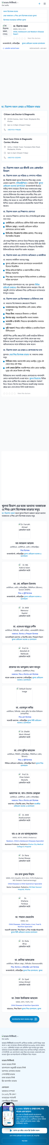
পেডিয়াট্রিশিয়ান (21, 183)
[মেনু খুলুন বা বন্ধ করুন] (44, 3)
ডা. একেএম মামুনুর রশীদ (24, 626)
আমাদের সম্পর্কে (8, 1091)
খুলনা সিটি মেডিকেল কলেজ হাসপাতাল (24, 932)
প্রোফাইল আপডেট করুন (12, 48)
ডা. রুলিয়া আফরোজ (24, 960)
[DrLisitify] (13, 3)
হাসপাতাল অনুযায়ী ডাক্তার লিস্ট (14, 1068)
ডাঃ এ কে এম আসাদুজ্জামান (24, 833)
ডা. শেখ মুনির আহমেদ (24, 750)
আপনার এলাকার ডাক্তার (11, 1071)
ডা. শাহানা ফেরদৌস (24, 917)
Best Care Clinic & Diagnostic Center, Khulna (18, 141)
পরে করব (24, 1141)
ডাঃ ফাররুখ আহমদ (24, 543)
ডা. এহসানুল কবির (24, 707)
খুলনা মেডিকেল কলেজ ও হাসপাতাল (24, 639)
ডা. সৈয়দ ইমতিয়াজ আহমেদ (25, 998)
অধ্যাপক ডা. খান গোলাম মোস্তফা (24, 793)
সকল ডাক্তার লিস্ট (9, 1064)
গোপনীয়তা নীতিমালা (10, 1101)
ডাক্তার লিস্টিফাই (8, 1043)
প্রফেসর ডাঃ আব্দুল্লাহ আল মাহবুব (24, 667)
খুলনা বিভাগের (35, 378)
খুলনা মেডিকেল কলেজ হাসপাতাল (33, 43)
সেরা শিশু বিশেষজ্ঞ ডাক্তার (19, 354)
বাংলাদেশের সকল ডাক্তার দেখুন (22, 1019)
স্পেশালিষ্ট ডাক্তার (8, 1074)
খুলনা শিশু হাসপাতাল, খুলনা (32, 970)
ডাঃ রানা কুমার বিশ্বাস (24, 874)
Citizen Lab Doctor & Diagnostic (19, 114)
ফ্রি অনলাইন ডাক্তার (9, 1081)
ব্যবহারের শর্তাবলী (9, 1098)
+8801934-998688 (14, 130)
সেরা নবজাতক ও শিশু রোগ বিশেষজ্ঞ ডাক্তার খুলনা (20, 16)
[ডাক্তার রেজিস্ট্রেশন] (39, 4)
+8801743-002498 (14, 158)
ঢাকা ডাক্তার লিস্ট (8, 1078)
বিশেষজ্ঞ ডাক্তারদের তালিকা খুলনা (14, 20)
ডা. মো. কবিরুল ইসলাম (24, 583)
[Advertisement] (24, 77)
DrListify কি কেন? (9, 1094)
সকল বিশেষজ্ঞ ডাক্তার (10, 11)
